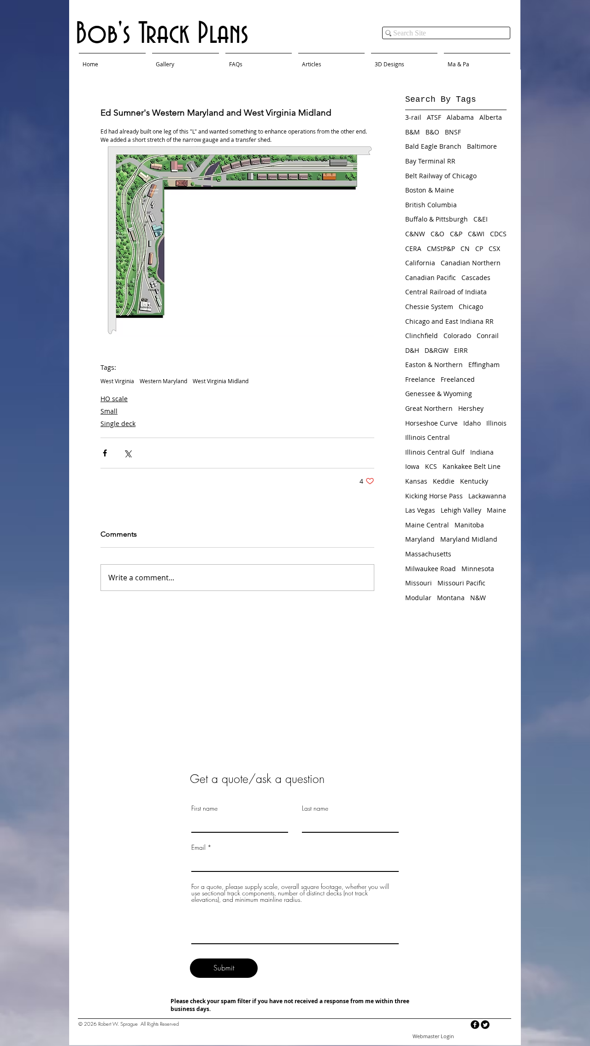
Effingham (484, 364)
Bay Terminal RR (430, 161)
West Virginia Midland (220, 381)
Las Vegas (420, 510)
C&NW (415, 233)
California (420, 262)
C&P (456, 233)
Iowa (412, 466)
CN (465, 248)
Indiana (482, 452)
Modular (418, 597)
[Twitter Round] (485, 1024)
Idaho (472, 423)
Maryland (420, 539)
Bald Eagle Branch (433, 146)
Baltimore (482, 146)
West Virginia (117, 381)
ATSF (434, 117)
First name (204, 808)
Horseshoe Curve (431, 423)
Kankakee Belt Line (471, 466)
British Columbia (431, 204)
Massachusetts (428, 553)
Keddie (443, 481)
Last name (315, 808)
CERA (413, 248)
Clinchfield (421, 335)
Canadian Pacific (430, 277)
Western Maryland (163, 381)
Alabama (460, 117)
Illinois (496, 423)
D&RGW (436, 350)
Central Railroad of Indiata (446, 291)
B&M (412, 132)
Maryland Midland (468, 539)
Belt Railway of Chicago (441, 175)
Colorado (457, 335)
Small (109, 411)
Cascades (475, 277)
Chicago (471, 306)
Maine (496, 510)
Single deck (118, 423)
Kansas (416, 481)
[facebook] (475, 1024)
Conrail (488, 335)
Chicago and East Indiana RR (449, 321)
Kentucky (474, 481)
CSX (494, 248)
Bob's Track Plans (162, 34)
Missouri (418, 583)
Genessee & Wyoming (438, 393)
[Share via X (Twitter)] (127, 453)
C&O (437, 233)
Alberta (490, 117)
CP (479, 248)
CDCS (498, 233)
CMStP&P (441, 248)
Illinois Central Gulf (435, 452)
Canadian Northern (471, 262)
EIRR (461, 350)
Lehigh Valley (461, 510)
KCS (431, 466)
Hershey (471, 408)
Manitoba (469, 524)
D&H (412, 350)
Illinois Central (427, 437)
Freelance (420, 379)
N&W (478, 597)
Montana (451, 597)
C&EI (480, 219)
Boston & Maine (429, 190)
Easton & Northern (434, 364)
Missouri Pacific (461, 583)
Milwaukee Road (430, 568)
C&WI (476, 233)
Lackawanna (487, 495)
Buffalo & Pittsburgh (436, 219)
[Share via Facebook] (104, 453)
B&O (432, 132)
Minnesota (477, 568)
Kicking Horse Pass (434, 495)
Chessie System (429, 306)
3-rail (413, 117)
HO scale (114, 398)
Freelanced (458, 379)
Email (198, 847)
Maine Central (427, 524)
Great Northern (429, 408)
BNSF (453, 132)
